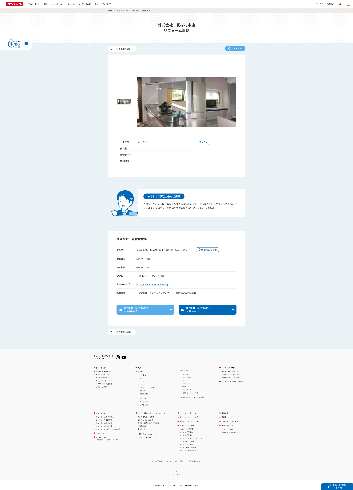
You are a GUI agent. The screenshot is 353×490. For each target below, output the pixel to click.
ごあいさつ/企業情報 (187, 429)
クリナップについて (103, 4)
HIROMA (143, 390)
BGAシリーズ (186, 390)
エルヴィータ (186, 377)
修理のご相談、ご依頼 (146, 417)
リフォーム (70, 4)
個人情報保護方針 (195, 461)
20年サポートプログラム (147, 437)
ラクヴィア (144, 405)
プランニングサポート (229, 368)
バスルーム (142, 398)
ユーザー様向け (84, 4)
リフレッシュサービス (188, 413)
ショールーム (56, 4)
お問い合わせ (148, 434)
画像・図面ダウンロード (230, 377)
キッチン (141, 371)
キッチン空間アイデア (104, 381)
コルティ (143, 384)
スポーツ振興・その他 (188, 447)
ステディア (144, 378)
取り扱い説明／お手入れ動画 (148, 423)
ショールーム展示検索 (104, 426)
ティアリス (185, 374)
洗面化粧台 (184, 371)
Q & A (146, 420)
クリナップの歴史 (186, 435)
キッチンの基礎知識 (103, 371)
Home (110, 11)
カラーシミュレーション (230, 374)
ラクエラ (143, 381)
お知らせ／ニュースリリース (232, 421)
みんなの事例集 (101, 377)
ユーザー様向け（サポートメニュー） (152, 413)
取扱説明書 (142, 426)
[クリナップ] (14, 5)
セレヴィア (144, 402)
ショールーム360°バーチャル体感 (108, 429)
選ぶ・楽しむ (34, 4)
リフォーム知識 (101, 387)
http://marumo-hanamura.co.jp (152, 284)
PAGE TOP (176, 474)
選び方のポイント (102, 374)
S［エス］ (185, 380)
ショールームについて (104, 423)
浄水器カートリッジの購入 (189, 421)
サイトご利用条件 (158, 461)
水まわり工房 (122, 11)
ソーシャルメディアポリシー (176, 461)
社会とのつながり (186, 444)
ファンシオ (185, 383)
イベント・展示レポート (189, 450)
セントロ (143, 375)
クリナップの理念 (186, 432)
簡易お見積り (230, 371)
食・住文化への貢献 (187, 441)
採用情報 (224, 413)
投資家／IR (225, 417)
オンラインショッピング (189, 417)
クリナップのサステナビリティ (191, 438)
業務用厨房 (144, 394)
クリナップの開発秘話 (104, 384)
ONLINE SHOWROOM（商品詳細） (192, 397)
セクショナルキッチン (148, 387)
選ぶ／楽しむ (101, 368)
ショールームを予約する (105, 417)
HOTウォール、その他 (189, 393)
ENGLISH (319, 3)
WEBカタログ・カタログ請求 (232, 382)
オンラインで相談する (104, 420)
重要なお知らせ (143, 429)
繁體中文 (330, 3)
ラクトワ (184, 387)
